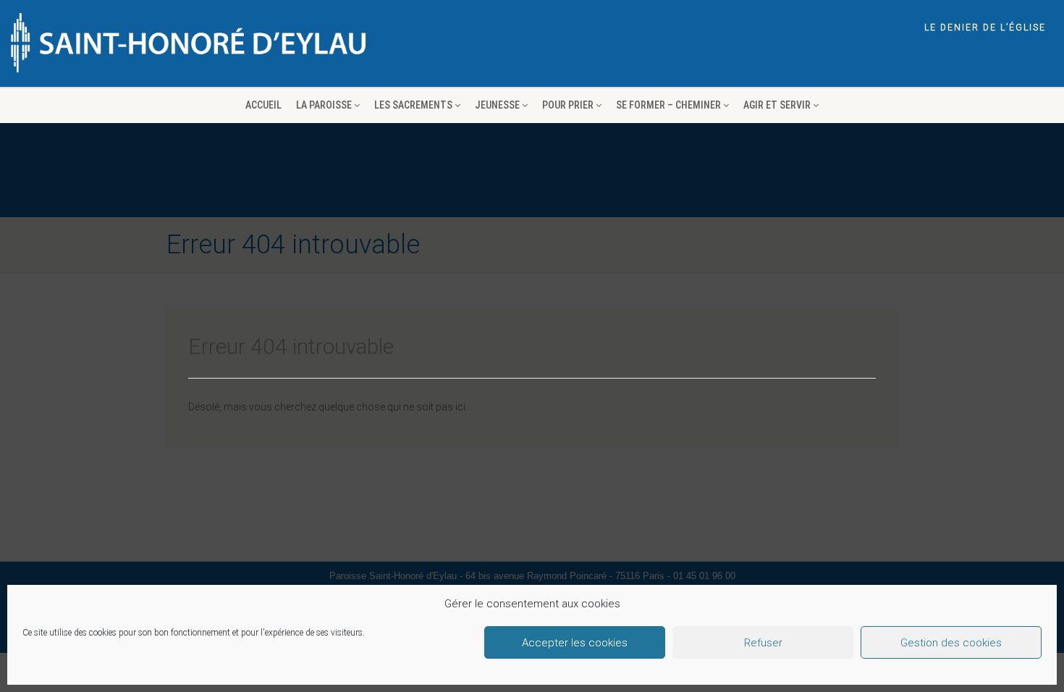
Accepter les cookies (575, 642)
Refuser (763, 642)
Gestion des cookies (951, 642)
